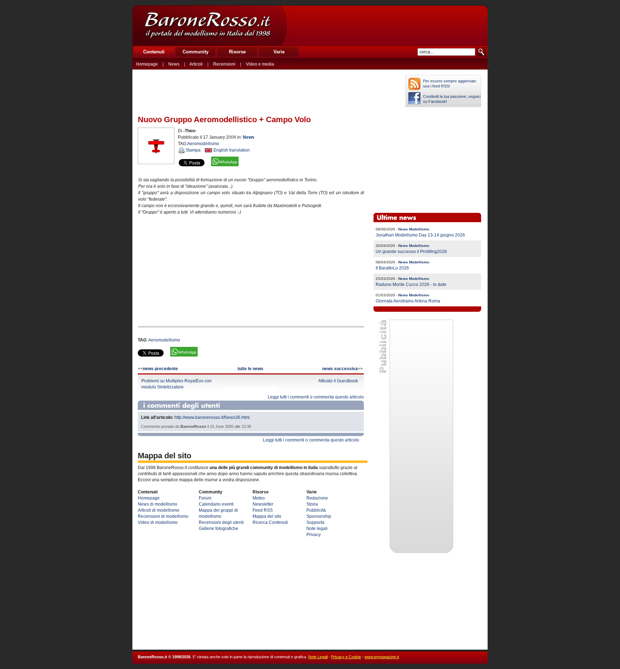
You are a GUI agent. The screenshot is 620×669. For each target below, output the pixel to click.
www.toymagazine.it (382, 657)
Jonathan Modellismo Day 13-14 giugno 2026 (420, 235)
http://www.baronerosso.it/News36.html (212, 417)
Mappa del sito (267, 516)
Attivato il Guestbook (338, 380)
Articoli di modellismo (158, 510)
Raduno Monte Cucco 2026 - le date (411, 284)
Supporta (315, 522)
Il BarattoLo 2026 (392, 268)
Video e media (260, 64)
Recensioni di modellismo (163, 516)
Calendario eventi (216, 504)
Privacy (313, 534)
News (173, 64)
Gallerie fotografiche (218, 528)
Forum (205, 498)
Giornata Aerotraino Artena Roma (408, 301)
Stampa (193, 150)
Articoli (196, 64)
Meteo (259, 498)
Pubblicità (316, 510)
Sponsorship (318, 516)
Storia (312, 504)
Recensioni (224, 64)
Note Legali (318, 657)
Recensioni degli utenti (221, 522)
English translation (231, 150)
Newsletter (263, 504)
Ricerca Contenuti (270, 522)
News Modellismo (413, 229)
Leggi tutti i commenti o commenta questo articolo (316, 397)
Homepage (147, 64)
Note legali (317, 528)
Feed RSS (263, 510)
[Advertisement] (387, 25)
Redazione (317, 498)
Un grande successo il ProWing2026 (411, 251)
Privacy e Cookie (346, 657)
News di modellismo (157, 504)
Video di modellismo (158, 522)
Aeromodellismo (203, 143)
